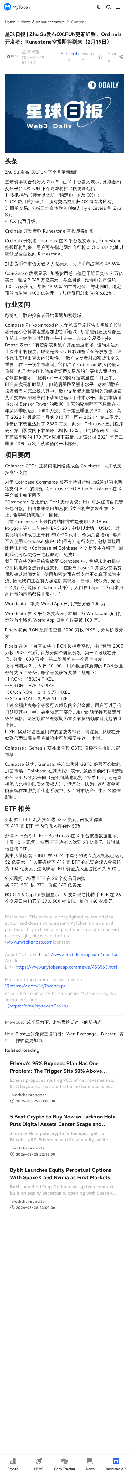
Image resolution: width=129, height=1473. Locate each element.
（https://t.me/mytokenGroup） (37, 1006)
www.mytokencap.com (29, 942)
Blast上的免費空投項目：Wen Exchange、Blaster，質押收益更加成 (70, 1037)
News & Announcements (43, 21)
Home (10, 21)
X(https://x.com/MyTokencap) (35, 986)
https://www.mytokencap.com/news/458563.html (66, 967)
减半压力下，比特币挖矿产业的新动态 (64, 1022)
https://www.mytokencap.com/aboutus (79, 954)
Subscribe (70, 56)
